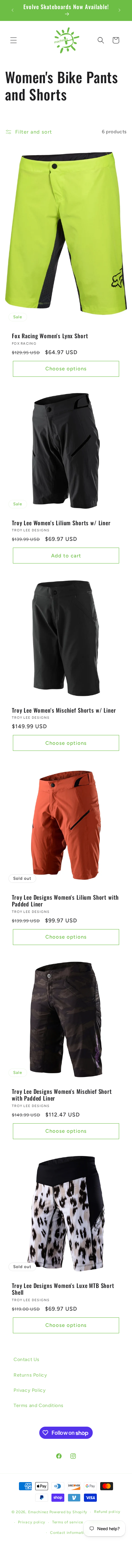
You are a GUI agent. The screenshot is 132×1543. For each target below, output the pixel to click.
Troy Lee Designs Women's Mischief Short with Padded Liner (62, 1095)
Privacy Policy (30, 1390)
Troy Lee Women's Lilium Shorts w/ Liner (61, 523)
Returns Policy (30, 1375)
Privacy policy (31, 1522)
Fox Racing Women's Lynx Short (50, 335)
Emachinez (38, 1512)
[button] (13, 40)
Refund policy (107, 1512)
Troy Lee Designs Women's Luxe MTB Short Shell (63, 1289)
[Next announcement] (119, 10)
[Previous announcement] (12, 10)
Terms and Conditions (39, 1405)
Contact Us (27, 1359)
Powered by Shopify (68, 1512)
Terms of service (67, 1522)
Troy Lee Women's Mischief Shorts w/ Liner (64, 710)
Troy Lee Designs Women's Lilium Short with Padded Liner (65, 901)
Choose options (66, 369)
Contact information (69, 1532)
